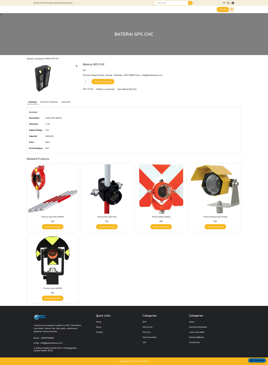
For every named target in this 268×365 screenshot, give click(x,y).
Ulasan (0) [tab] (65, 102)
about (98, 327)
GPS (144, 322)
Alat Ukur (147, 332)
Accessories (194, 342)
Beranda (30, 58)
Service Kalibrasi (196, 337)
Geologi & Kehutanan (198, 327)
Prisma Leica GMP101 (52, 288)
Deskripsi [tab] (33, 102)
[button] (77, 66)
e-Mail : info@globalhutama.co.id (48, 343)
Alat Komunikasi (149, 337)
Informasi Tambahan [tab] (49, 102)
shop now (223, 9)
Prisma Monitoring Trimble (215, 217)
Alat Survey (148, 327)
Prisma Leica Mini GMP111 (53, 217)
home (98, 322)
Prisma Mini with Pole (106, 217)
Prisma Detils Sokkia (161, 217)
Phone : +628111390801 (44, 338)
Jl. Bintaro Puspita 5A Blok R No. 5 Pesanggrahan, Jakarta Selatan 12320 (55, 349)
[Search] (190, 3)
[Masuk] (232, 3)
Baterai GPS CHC (129, 89)
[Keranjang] (228, 3)
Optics (192, 322)
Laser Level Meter (197, 332)
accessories (39, 58)
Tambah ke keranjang (103, 82)
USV (144, 342)
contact (99, 332)
